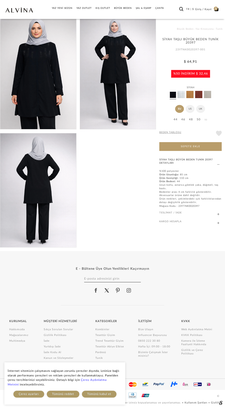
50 (199, 119)
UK (200, 109)
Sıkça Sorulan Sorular (58, 329)
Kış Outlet (103, 8)
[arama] (181, 9)
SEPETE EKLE (190, 146)
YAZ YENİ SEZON (62, 8)
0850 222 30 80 (149, 340)
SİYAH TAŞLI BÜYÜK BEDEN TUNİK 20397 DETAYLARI (186, 161)
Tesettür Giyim (105, 335)
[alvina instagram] (129, 290)
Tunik (99, 358)
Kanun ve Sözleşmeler (58, 358)
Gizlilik (215, 402)
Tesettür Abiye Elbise (109, 346)
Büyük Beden (123, 8)
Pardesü (100, 352)
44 (176, 119)
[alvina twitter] (107, 290)
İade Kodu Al (52, 352)
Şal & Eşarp (143, 8)
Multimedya (17, 340)
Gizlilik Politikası (55, 335)
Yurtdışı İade (52, 346)
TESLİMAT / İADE (170, 212)
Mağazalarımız (18, 335)
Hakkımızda (17, 329)
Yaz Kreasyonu (205, 29)
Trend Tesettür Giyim (109, 340)
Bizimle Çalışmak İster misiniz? (153, 354)
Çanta (159, 8)
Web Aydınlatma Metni (196, 329)
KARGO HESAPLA (170, 221)
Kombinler (102, 329)
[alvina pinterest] (117, 290)
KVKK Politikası (192, 335)
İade (46, 340)
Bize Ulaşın (145, 329)
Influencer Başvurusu (152, 335)
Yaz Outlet (84, 8)
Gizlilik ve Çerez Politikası (192, 352)
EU (179, 109)
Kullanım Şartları (196, 402)
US (190, 109)
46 (183, 119)
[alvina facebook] (95, 290)
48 (191, 119)
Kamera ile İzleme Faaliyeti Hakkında (193, 342)
